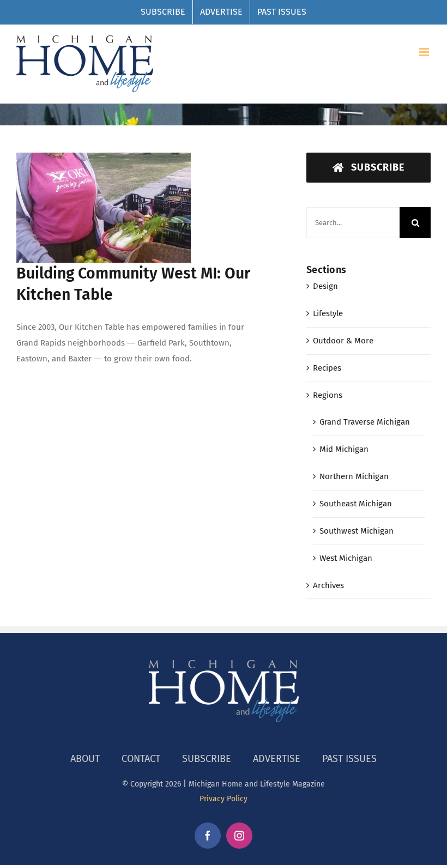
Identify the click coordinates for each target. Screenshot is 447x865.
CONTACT (141, 759)
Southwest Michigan (356, 531)
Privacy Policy (223, 798)
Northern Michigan (354, 476)
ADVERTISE (276, 759)
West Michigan (345, 558)
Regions (327, 395)
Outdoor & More (343, 341)
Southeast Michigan (355, 504)
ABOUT (85, 759)
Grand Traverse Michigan (364, 422)
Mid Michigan (344, 449)
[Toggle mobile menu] (425, 52)
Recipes (327, 368)
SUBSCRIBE (206, 759)
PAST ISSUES (349, 759)
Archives (328, 585)
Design (325, 286)
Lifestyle (328, 313)
